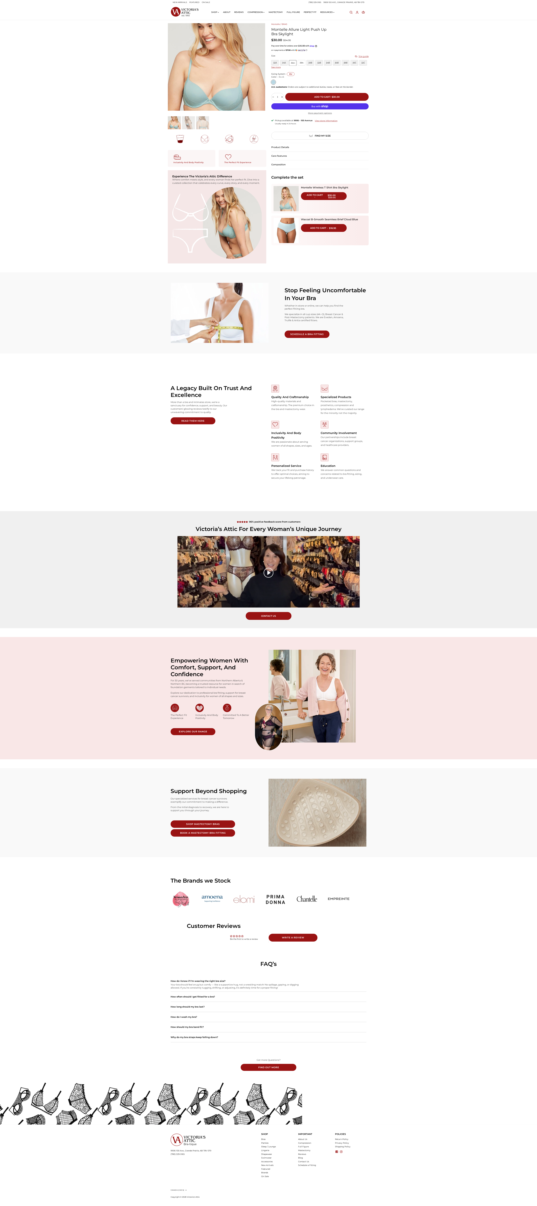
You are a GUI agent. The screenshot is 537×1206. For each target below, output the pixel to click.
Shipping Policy (342, 1146)
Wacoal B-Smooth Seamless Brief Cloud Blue (329, 219)
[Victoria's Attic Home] (185, 11)
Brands (264, 1172)
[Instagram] (341, 1151)
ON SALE (206, 2)
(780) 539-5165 (315, 2)
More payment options (320, 113)
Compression (304, 1143)
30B (310, 62)
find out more (268, 1067)
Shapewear (266, 1154)
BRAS (284, 24)
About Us (302, 1139)
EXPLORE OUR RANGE (193, 731)
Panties (264, 1143)
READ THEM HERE (193, 421)
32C (363, 62)
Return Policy (341, 1139)
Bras (263, 1139)
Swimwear (266, 1158)
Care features (279, 156)
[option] (216, 67)
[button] (320, 50)
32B (319, 62)
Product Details (280, 147)
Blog (300, 1158)
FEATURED (194, 2)
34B (328, 62)
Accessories (267, 1161)
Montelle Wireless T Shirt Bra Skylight (324, 187)
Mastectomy (304, 1150)
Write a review (293, 937)
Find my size (323, 135)
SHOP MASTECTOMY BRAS (203, 824)
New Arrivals (267, 1165)
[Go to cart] (363, 12)
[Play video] (268, 572)
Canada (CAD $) (177, 1190)
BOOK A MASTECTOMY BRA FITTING (203, 833)
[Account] (357, 12)
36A (293, 63)
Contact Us (303, 1161)
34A (284, 62)
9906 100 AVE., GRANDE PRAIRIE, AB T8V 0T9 (343, 2)
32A (275, 62)
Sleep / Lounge (268, 1146)
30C (354, 62)
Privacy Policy (342, 1143)
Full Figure (303, 1146)
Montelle (275, 24)
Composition (278, 164)
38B (346, 62)
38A (301, 62)
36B (337, 62)
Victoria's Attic (193, 1197)
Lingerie (265, 1150)
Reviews (302, 1154)
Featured (265, 1169)
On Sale (265, 1176)
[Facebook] (336, 1151)
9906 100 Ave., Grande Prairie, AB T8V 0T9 (191, 1150)
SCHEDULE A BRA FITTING (307, 334)
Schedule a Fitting (307, 1165)
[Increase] (282, 97)
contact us (268, 616)
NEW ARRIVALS (180, 2)
